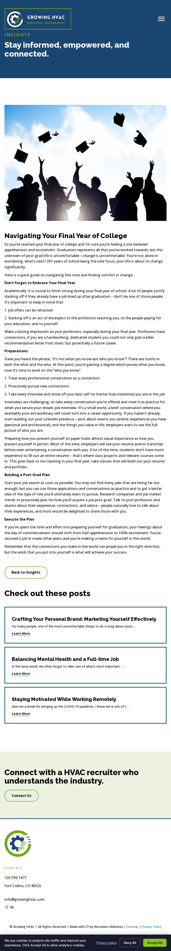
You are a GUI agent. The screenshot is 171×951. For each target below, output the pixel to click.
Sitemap (132, 927)
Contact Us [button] (21, 795)
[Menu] (161, 19)
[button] (25, 572)
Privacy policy (106, 943)
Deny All (130, 943)
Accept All (155, 943)
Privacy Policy (152, 927)
